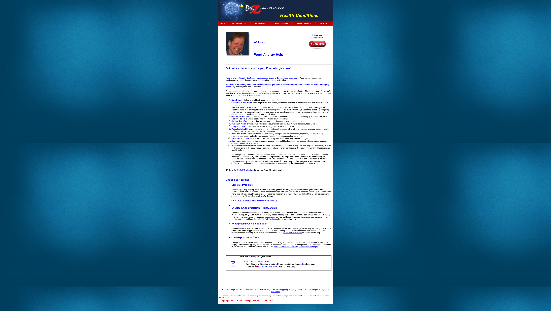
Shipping (292, 289)
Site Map (311, 289)
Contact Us (302, 289)
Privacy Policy (264, 289)
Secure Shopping (279, 289)
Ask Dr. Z (259, 42)
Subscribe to (317, 35)
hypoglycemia (272, 100)
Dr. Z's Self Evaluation (244, 170)
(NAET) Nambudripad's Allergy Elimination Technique (296, 247)
